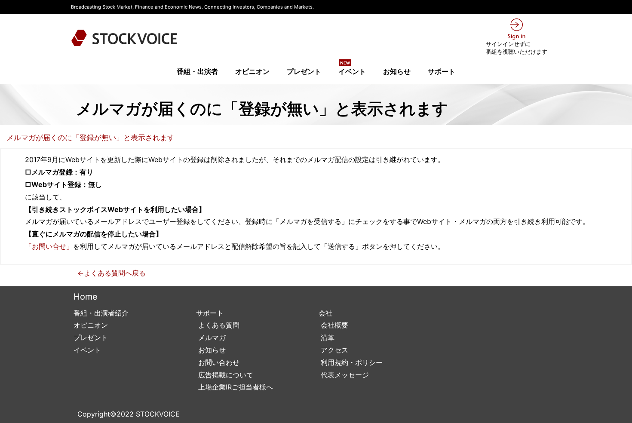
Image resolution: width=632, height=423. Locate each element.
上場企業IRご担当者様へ (234, 387)
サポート (441, 71)
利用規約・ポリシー (351, 362)
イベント (352, 69)
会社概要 (333, 325)
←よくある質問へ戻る (111, 273)
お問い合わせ (217, 362)
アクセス (333, 350)
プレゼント (304, 71)
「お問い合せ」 (49, 246)
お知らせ (397, 71)
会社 (325, 313)
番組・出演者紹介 (101, 313)
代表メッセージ (344, 375)
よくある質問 (217, 325)
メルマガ (211, 337)
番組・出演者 (197, 71)
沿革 (326, 337)
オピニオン (252, 71)
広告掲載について (224, 375)
